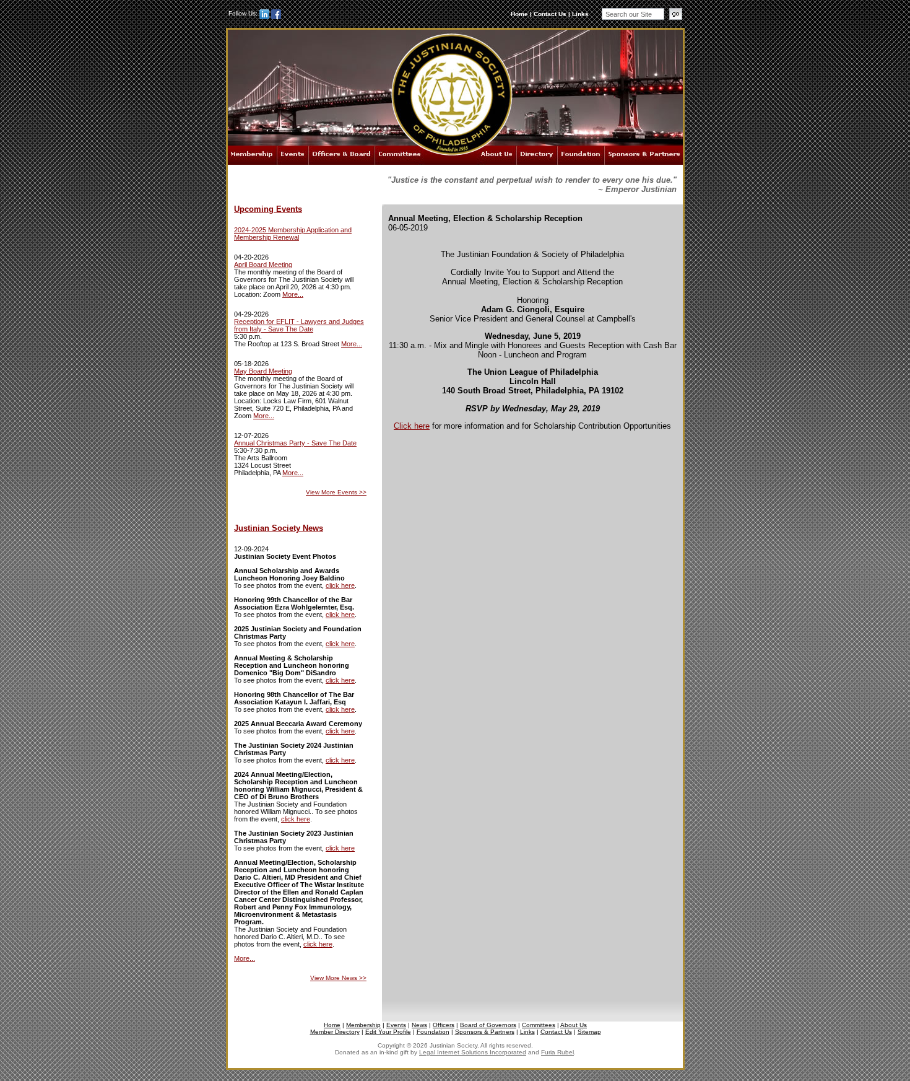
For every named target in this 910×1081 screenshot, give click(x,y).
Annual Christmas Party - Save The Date (295, 443)
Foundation (580, 155)
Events (292, 155)
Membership (252, 155)
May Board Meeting (263, 371)
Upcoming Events (268, 209)
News (419, 1025)
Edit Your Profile (388, 1031)
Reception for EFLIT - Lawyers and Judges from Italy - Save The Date (299, 325)
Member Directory (335, 1031)
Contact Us (550, 14)
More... (292, 294)
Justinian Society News (278, 528)
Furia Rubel (557, 1052)
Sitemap (589, 1031)
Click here (412, 426)
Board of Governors (488, 1025)
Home (519, 14)
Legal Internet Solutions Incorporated (472, 1052)
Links (580, 14)
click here (340, 585)
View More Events (336, 492)
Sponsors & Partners (643, 155)
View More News (338, 977)
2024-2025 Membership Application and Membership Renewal (293, 233)
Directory (536, 155)
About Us (496, 155)
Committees (400, 155)
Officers (443, 1025)
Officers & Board (341, 155)
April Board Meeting (263, 264)
